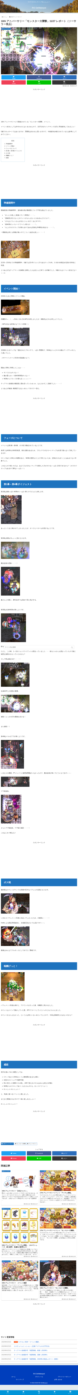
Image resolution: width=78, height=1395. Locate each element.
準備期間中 (9, 144)
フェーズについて (11, 148)
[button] (72, 647)
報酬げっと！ (10, 155)
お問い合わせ (58, 1379)
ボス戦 (8, 153)
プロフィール (39, 1376)
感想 (7, 157)
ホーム (14, 1376)
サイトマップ (20, 1379)
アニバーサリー (33, 1143)
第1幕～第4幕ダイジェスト (14, 150)
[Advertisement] (39, 104)
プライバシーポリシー (64, 1376)
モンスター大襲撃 (21, 1143)
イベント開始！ (10, 146)
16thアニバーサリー (8, 1143)
